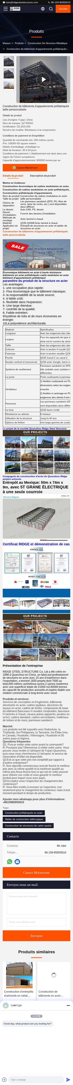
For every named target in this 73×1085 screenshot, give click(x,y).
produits (19, 43)
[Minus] (68, 1005)
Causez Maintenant (36, 872)
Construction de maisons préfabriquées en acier (53, 993)
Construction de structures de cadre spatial (28, 825)
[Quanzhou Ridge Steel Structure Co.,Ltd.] (17, 9)
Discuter (63, 8)
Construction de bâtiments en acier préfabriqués (15, 994)
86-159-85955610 (60, 2)
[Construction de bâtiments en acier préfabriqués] (19, 975)
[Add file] (4, 1079)
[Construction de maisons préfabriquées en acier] (53, 975)
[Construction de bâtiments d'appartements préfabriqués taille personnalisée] (43, 79)
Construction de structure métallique (47, 43)
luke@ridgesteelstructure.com (22, 2)
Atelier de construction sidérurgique (24, 819)
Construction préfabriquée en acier (23, 812)
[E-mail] (17, 861)
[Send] (68, 1079)
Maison (7, 43)
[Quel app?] (9, 861)
